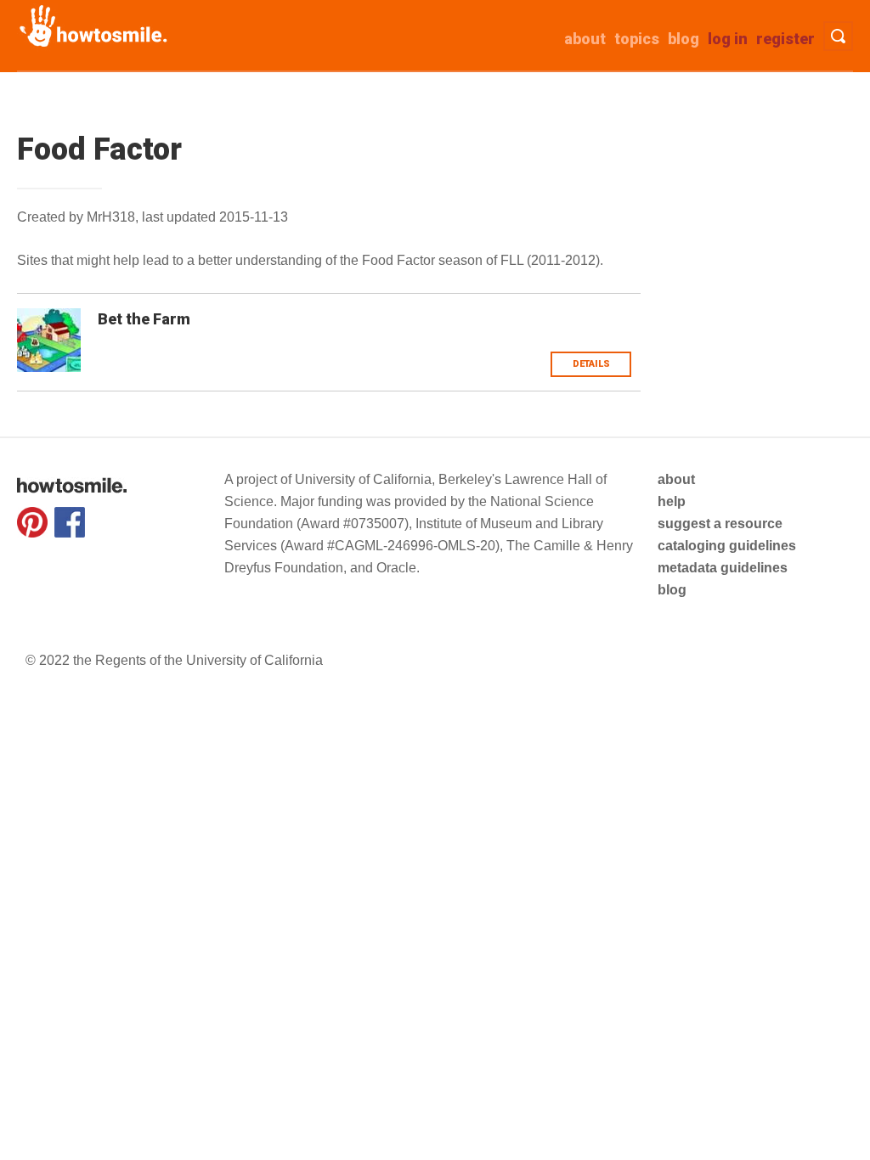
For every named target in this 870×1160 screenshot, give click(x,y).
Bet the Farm (144, 319)
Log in (728, 39)
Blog (683, 39)
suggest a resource (720, 523)
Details (591, 363)
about (585, 39)
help (672, 501)
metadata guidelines (723, 567)
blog (672, 590)
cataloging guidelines (727, 545)
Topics (636, 39)
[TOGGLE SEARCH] (838, 36)
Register (785, 39)
